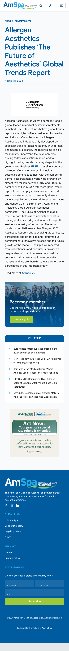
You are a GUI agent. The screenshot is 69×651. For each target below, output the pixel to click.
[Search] (41, 5)
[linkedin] (17, 505)
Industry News (22, 20)
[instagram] (12, 505)
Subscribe (34, 601)
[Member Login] (50, 5)
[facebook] (6, 505)
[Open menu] (61, 5)
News (8, 20)
